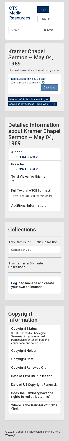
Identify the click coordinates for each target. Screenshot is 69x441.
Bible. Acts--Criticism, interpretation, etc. (29, 99)
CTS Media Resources (19, 13)
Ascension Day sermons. (22, 104)
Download (49, 87)
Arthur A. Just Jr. (28, 156)
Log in (43, 9)
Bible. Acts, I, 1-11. (46, 104)
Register (45, 18)
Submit (48, 30)
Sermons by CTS (21, 249)
